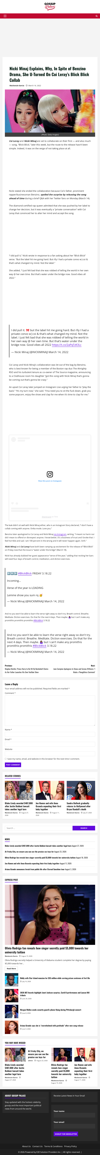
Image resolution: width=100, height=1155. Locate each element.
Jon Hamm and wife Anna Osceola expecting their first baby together (48, 806)
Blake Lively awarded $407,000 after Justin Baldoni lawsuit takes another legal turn (19, 806)
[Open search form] (97, 16)
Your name (59, 1111)
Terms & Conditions (53, 1146)
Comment (10, 693)
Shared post (46, 517)
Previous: (26, 669)
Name (8, 729)
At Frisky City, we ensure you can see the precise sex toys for (29, 851)
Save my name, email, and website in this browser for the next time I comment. (43, 759)
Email (8, 739)
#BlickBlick (25, 573)
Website (8, 749)
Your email (59, 1122)
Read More (12, 969)
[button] (5, 16)
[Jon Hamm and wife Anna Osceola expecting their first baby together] (50, 790)
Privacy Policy (70, 1146)
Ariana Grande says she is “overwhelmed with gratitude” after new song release (11, 1027)
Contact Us (37, 1146)
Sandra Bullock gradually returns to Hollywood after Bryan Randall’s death (78, 806)
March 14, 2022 (58, 352)
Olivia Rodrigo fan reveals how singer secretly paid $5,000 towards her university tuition (40, 857)
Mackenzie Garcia (17, 85)
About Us (26, 1146)
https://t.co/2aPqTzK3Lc (66, 345)
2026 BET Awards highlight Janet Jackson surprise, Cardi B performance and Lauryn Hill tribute (11, 995)
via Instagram (60, 534)
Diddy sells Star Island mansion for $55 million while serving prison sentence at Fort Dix (11, 980)
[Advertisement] (50, 39)
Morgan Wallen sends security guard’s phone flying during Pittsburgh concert (11, 1011)
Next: (74, 669)
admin (30, 1061)
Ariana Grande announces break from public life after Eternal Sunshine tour (35, 869)
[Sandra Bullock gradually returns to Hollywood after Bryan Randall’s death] (81, 790)
